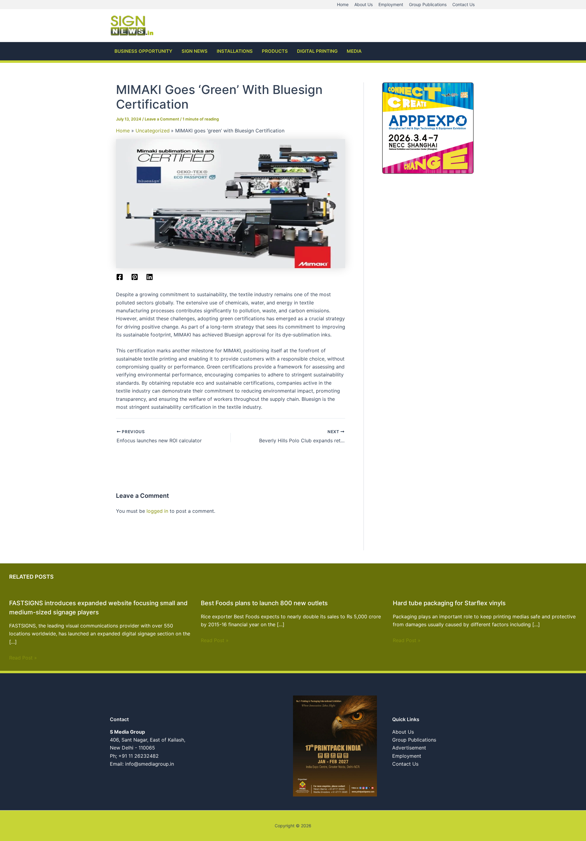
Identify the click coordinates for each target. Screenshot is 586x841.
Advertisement (409, 748)
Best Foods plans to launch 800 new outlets (264, 603)
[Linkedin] (149, 277)
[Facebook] (119, 277)
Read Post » (23, 658)
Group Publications (414, 740)
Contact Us (405, 764)
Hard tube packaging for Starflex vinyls (449, 603)
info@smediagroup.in (149, 764)
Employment (406, 756)
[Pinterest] (134, 277)
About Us (403, 732)
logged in (157, 511)
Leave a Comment (162, 119)
